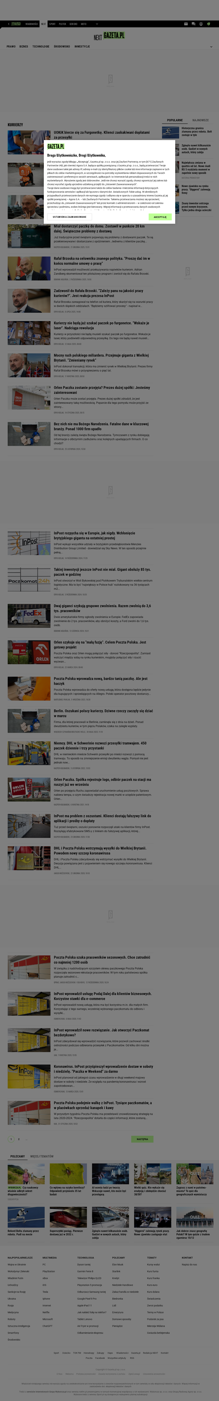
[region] (109, 182)
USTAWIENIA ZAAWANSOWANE (69, 217)
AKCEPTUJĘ (160, 217)
